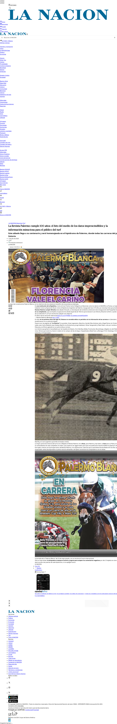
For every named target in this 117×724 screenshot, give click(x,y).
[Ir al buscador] (10, 7)
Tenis (1, 114)
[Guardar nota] (9, 306)
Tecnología (3, 125)
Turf (23, 223)
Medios (39, 568)
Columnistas (3, 102)
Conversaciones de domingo (8, 160)
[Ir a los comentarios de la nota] (11, 306)
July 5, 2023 (55, 317)
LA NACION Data (5, 50)
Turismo (2, 123)
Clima (1, 48)
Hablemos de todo (5, 94)
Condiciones (29, 710)
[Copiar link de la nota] (9, 311)
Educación (3, 85)
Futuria (2, 58)
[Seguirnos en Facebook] (9, 678)
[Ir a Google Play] (13, 698)
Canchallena (3, 116)
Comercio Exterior (5, 66)
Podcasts (2, 133)
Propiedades (4, 64)
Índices (2, 70)
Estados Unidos (4, 75)
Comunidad (3, 89)
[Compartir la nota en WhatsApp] (11, 308)
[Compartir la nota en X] (11, 313)
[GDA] (13, 715)
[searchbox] (58, 38)
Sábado (2, 162)
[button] (58, 124)
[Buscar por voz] (114, 37)
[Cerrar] (27, 34)
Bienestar (3, 91)
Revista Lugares (4, 173)
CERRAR (2, 1)
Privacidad (36, 710)
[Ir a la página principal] (58, 19)
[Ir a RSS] (9, 693)
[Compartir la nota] (9, 308)
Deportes (19, 223)
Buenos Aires (4, 81)
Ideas (1, 164)
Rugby (2, 112)
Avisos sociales (4, 156)
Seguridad (3, 83)
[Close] (9, 601)
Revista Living (4, 175)
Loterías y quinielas (6, 131)
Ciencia (2, 93)
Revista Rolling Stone (6, 177)
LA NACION (12, 223)
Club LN (4, 29)
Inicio (3, 22)
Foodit (4, 27)
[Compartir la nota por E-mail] (13, 313)
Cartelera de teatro (5, 144)
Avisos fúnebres (5, 154)
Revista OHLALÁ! (5, 169)
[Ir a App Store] (13, 702)
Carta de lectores (5, 158)
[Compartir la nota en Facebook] (9, 313)
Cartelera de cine (5, 142)
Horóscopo (3, 127)
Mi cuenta (5, 31)
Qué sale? (3, 140)
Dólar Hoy (3, 60)
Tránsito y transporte (6, 47)
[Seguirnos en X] (9, 683)
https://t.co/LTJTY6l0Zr (64, 315)
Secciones (5, 24)
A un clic (37, 566)
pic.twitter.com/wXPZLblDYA (79, 315)
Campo (2, 62)
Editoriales (3, 100)
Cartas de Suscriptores (7, 104)
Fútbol (2, 110)
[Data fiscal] (9, 721)
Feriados (2, 129)
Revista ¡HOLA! (4, 171)
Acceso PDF (3, 150)
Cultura (2, 87)
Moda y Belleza (4, 135)
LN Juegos (3, 121)
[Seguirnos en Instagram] (9, 688)
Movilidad (3, 68)
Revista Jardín (4, 179)
